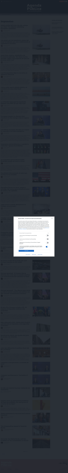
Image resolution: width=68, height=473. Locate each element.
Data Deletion (28, 254)
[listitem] (34, 233)
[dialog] (34, 237)
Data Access (34, 254)
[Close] (52, 219)
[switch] (47, 235)
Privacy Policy (40, 254)
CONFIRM (26, 250)
